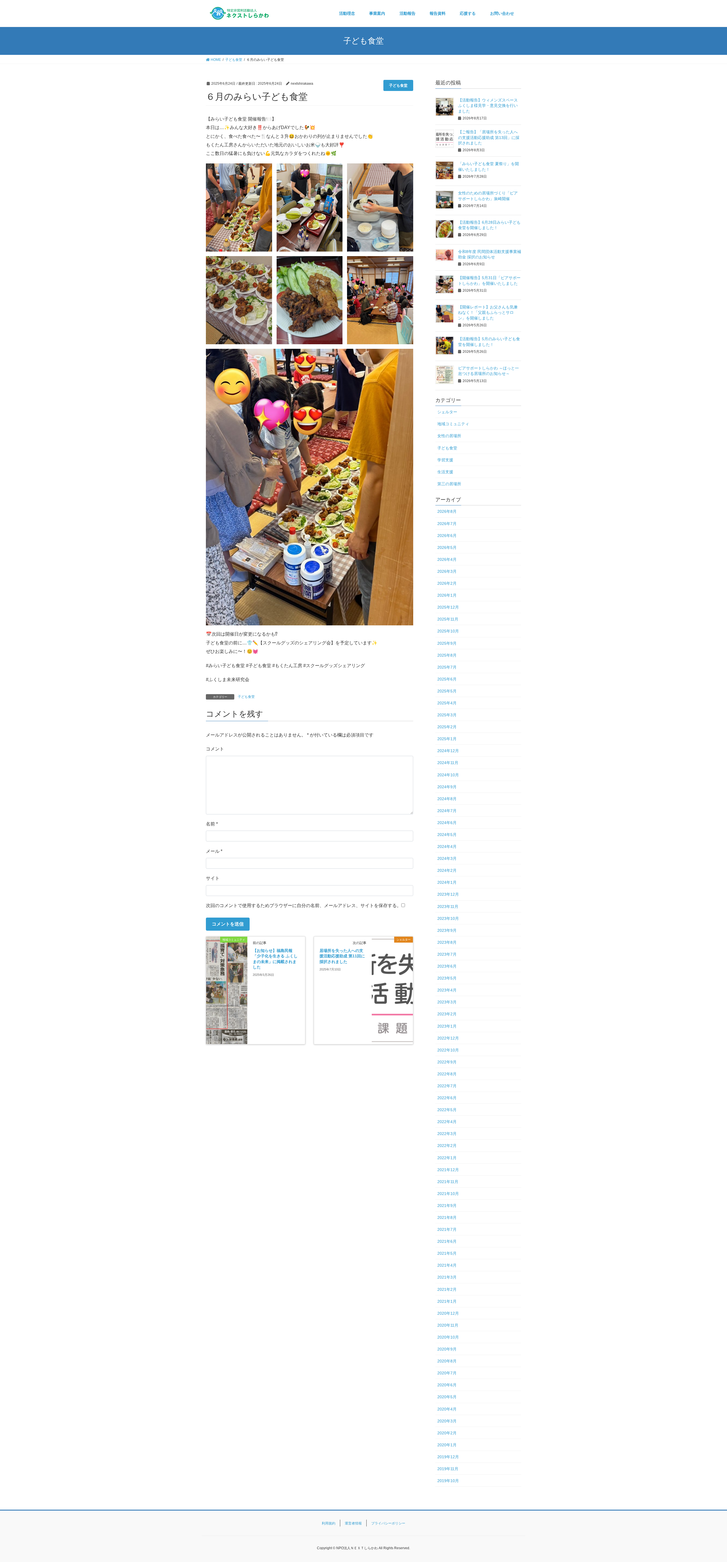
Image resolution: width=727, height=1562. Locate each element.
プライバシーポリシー (388, 1523)
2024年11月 (447, 762)
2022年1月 (447, 1158)
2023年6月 (447, 966)
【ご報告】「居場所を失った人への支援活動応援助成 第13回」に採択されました (488, 137)
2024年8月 (447, 798)
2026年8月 (447, 511)
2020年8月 (447, 1361)
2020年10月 (448, 1337)
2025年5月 (447, 691)
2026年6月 (447, 535)
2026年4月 (447, 559)
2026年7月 (447, 523)
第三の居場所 (449, 484)
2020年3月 (447, 1421)
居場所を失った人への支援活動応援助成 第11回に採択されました (342, 956)
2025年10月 (448, 631)
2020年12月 (448, 1313)
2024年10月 (448, 775)
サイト (213, 878)
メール (214, 851)
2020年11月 (447, 1325)
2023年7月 (447, 954)
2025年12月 (448, 607)
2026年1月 (447, 595)
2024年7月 (447, 810)
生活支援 (445, 472)
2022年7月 (447, 1086)
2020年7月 (447, 1373)
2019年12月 (448, 1457)
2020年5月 (447, 1397)
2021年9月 (447, 1205)
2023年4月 (447, 990)
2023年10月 (448, 918)
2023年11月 (447, 906)
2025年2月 (447, 727)
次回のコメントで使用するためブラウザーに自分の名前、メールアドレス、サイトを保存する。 (303, 905)
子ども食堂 (398, 85)
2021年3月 (447, 1277)
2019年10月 (448, 1480)
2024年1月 (447, 882)
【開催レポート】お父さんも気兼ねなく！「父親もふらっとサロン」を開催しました (488, 312)
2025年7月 (447, 667)
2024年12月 (448, 750)
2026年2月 (447, 583)
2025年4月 (447, 703)
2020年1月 (447, 1445)
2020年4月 (447, 1409)
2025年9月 (447, 643)
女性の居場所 (449, 435)
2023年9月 (447, 930)
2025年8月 (447, 655)
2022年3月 (447, 1133)
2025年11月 (447, 619)
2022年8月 (447, 1074)
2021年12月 (448, 1169)
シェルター (447, 412)
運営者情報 (353, 1523)
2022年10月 (448, 1050)
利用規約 (328, 1523)
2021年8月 (447, 1217)
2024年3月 (447, 858)
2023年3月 (447, 1002)
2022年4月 (447, 1121)
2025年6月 (447, 679)
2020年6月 (447, 1385)
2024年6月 (447, 822)
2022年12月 (448, 1038)
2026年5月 (447, 547)
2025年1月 (447, 739)
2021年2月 (447, 1289)
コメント (215, 748)
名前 (212, 824)
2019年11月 (447, 1468)
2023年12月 (448, 894)
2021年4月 (447, 1265)
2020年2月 (447, 1433)
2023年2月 (447, 1014)
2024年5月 (447, 834)
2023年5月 (447, 978)
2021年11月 (447, 1181)
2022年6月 (447, 1098)
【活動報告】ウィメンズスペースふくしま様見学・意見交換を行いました (488, 105)
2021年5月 (447, 1253)
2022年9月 (447, 1062)
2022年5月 (447, 1109)
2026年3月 (447, 571)
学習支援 (445, 460)
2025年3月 (447, 715)
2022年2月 (447, 1145)
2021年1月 (447, 1301)
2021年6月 (447, 1241)
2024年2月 (447, 870)
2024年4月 (447, 846)
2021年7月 (447, 1229)
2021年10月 (448, 1193)
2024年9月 (447, 787)
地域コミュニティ (453, 424)
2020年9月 (447, 1349)
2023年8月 (447, 942)
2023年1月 (447, 1026)
